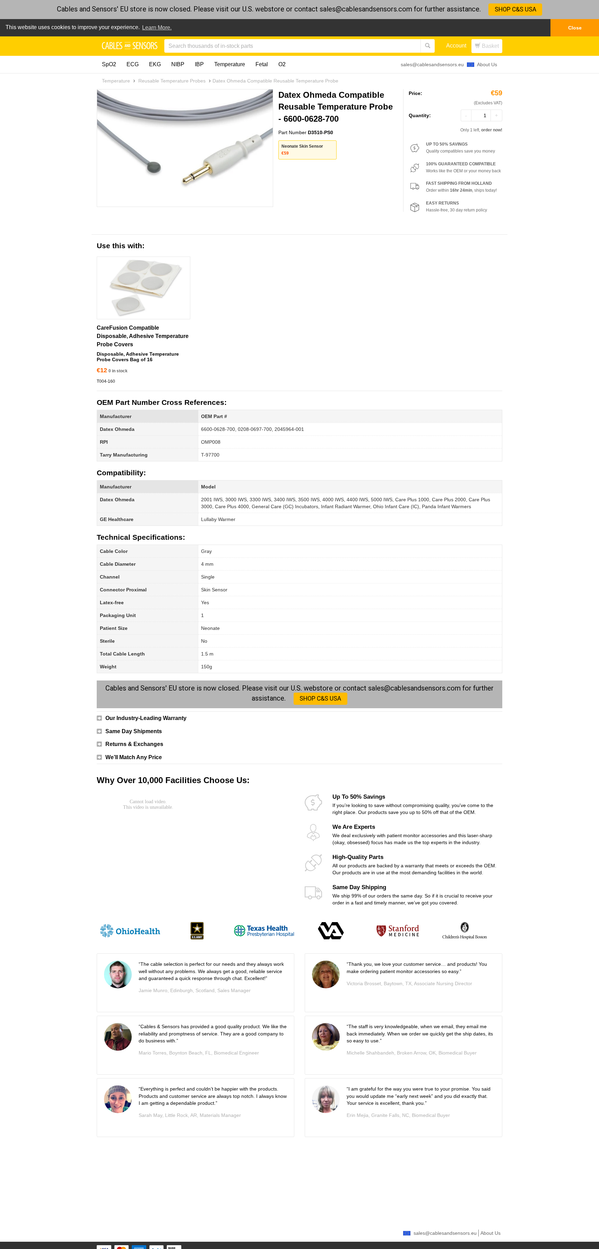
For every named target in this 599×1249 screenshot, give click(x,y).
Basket (489, 46)
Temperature (229, 64)
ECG (133, 64)
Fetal (261, 64)
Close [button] (575, 28)
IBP (199, 64)
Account (456, 46)
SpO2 (109, 64)
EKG (155, 64)
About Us (487, 64)
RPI (104, 442)
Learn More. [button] (157, 28)
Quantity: (420, 115)
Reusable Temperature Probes (172, 81)
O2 (282, 64)
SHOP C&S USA (515, 9)
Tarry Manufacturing (124, 455)
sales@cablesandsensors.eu (432, 64)
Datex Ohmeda (117, 429)
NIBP (177, 64)
